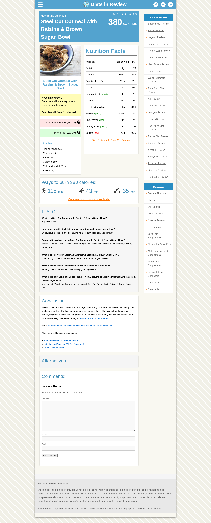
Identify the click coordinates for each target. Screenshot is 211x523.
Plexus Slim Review (158, 136)
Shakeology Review (158, 24)
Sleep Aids (153, 289)
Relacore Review (157, 163)
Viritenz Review (156, 30)
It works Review (156, 119)
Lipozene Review (157, 170)
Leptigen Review (156, 112)
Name (44, 434)
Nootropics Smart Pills (159, 244)
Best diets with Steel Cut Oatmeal (59, 112)
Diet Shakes (154, 207)
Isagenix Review (156, 37)
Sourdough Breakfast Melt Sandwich (60, 340)
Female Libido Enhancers (155, 274)
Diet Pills (152, 200)
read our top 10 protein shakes (93, 318)
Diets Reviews (155, 213)
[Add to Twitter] (163, 4)
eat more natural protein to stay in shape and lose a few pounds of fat (80, 325)
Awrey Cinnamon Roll (53, 347)
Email (44, 444)
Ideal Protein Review (158, 64)
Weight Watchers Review (156, 80)
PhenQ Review (155, 71)
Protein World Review (159, 51)
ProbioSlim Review (158, 177)
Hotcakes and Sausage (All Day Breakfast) (63, 344)
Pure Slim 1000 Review (156, 90)
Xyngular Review (156, 150)
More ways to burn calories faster (89, 199)
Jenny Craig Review (158, 44)
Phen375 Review (157, 105)
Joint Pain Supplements (154, 236)
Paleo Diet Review (157, 57)
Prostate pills (154, 282)
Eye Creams (154, 227)
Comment (45, 398)
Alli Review (154, 99)
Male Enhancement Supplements (158, 253)
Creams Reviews (156, 220)
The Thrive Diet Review (156, 128)
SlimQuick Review (157, 156)
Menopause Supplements (154, 263)
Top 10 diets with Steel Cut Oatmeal (111, 140)
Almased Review (156, 143)
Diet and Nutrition (157, 193)
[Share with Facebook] (155, 4)
